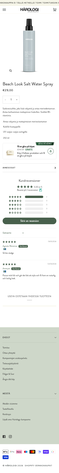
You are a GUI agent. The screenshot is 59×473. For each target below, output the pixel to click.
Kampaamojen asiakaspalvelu (15, 358)
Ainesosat (9, 168)
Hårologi (11, 465)
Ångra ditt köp (9, 379)
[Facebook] (4, 436)
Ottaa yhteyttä (9, 352)
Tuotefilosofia (8, 409)
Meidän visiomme (10, 403)
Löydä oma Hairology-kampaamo (16, 419)
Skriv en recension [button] (29, 221)
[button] (15, 197)
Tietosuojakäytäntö (10, 363)
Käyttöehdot (8, 368)
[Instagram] (10, 436)
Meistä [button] (6, 393)
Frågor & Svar (8, 374)
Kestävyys (7, 414)
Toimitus (6, 347)
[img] (9, 241)
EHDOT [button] (6, 337)
